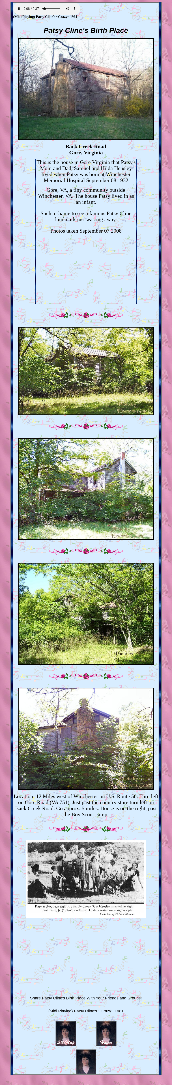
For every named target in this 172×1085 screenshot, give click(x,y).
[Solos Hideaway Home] (106, 1045)
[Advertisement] (86, 273)
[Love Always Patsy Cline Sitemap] (65, 1045)
